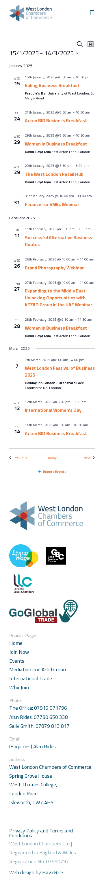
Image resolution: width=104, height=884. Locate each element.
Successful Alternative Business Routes (58, 241)
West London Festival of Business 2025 (60, 371)
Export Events (54, 471)
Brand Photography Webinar (54, 267)
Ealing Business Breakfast (52, 85)
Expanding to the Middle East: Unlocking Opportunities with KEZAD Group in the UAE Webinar (58, 297)
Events (16, 661)
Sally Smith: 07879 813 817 (39, 726)
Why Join (19, 687)
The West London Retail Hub (54, 174)
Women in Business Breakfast (56, 143)
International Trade (30, 678)
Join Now (19, 652)
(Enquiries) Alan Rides (32, 746)
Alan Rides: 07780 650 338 (38, 717)
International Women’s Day (53, 410)
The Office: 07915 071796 (38, 708)
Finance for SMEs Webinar (52, 204)
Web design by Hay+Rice (36, 872)
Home (16, 643)
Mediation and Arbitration (37, 669)
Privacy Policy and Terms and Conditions (41, 833)
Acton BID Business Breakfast (56, 120)
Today (52, 458)
